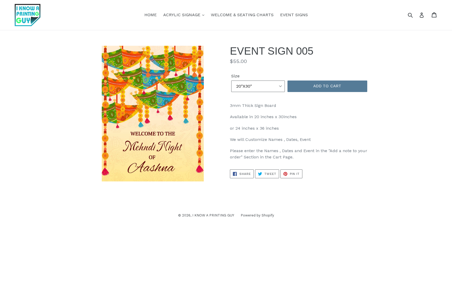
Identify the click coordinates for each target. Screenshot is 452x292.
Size (235, 75)
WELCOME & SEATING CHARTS (242, 14)
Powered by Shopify (257, 215)
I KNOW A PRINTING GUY (213, 215)
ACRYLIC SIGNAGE (182, 14)
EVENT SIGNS (294, 14)
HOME (150, 14)
